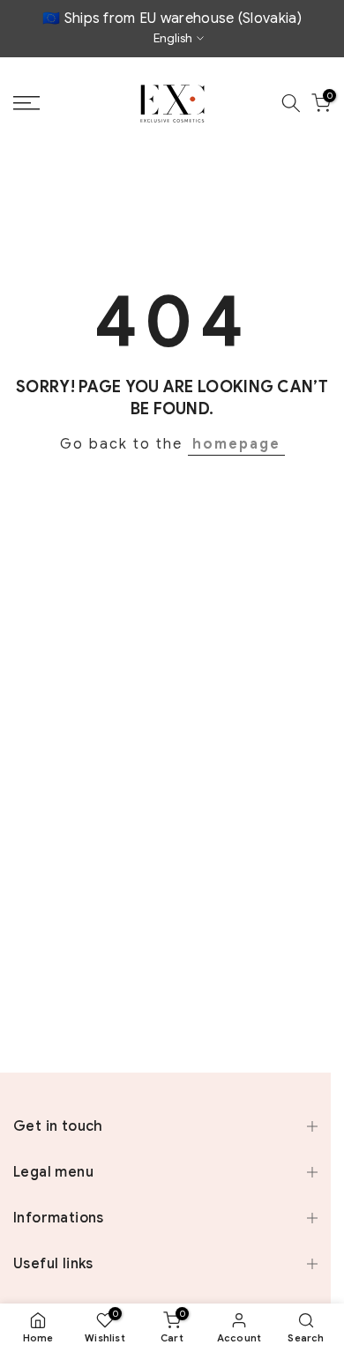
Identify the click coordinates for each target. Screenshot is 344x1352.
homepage (236, 444)
